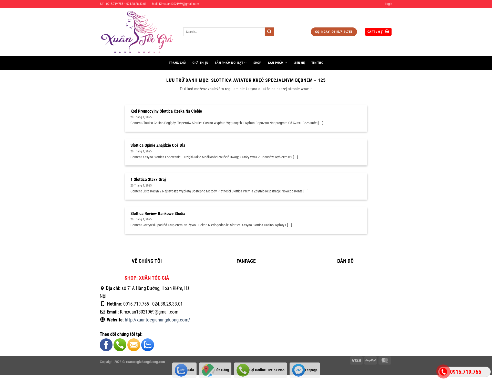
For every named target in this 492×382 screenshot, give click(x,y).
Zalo (191, 370)
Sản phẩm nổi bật (229, 63)
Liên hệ (299, 63)
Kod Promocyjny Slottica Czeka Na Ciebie (166, 111)
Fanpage (311, 370)
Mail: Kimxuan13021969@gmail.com (175, 4)
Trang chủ (177, 63)
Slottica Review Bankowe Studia (157, 213)
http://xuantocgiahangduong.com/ (157, 320)
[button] (388, 4)
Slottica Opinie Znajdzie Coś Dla (157, 145)
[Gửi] (269, 31)
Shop (257, 63)
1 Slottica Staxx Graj (148, 179)
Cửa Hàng (221, 370)
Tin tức (317, 63)
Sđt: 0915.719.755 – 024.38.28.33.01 (123, 4)
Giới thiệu (200, 63)
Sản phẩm (276, 63)
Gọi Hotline (266, 370)
